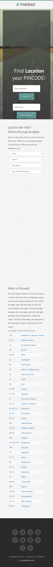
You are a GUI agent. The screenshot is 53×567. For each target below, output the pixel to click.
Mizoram (24, 447)
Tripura (24, 486)
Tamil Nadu (25, 481)
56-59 (11, 413)
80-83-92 (13, 408)
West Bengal (26, 501)
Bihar (23, 355)
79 (10, 345)
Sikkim (23, 477)
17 (10, 399)
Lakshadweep (26, 423)
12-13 (11, 394)
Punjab (24, 467)
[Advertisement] (26, 36)
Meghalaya (25, 442)
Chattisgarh (26, 364)
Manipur (24, 438)
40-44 (11, 433)
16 (10, 359)
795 (10, 438)
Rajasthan (25, 472)
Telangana (25, 506)
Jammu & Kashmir (28, 403)
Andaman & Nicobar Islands (32, 335)
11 (10, 379)
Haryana (24, 394)
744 (10, 335)
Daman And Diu (27, 374)
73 (10, 477)
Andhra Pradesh (27, 340)
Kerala (23, 418)
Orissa (23, 457)
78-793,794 (14, 442)
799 (10, 486)
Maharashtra (26, 433)
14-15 (11, 467)
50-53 (11, 340)
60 (10, 462)
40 (10, 384)
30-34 (11, 472)
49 (10, 364)
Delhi (23, 379)
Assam (23, 350)
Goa (22, 384)
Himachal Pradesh (28, 399)
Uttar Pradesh (27, 491)
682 (10, 423)
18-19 (11, 403)
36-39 (11, 389)
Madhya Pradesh (28, 428)
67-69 (11, 418)
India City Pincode (26, 5)
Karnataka (25, 413)
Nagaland (25, 452)
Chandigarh (25, 359)
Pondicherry (26, 462)
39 (10, 369)
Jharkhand (25, 408)
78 (10, 350)
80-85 (11, 355)
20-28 (11, 491)
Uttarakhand (26, 496)
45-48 (11, 428)
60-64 (11, 481)
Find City (26, 96)
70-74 (11, 501)
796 (10, 447)
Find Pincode (26, 115)
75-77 (11, 457)
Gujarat (24, 389)
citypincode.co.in (27, 560)
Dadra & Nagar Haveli (30, 369)
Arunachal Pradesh (28, 345)
